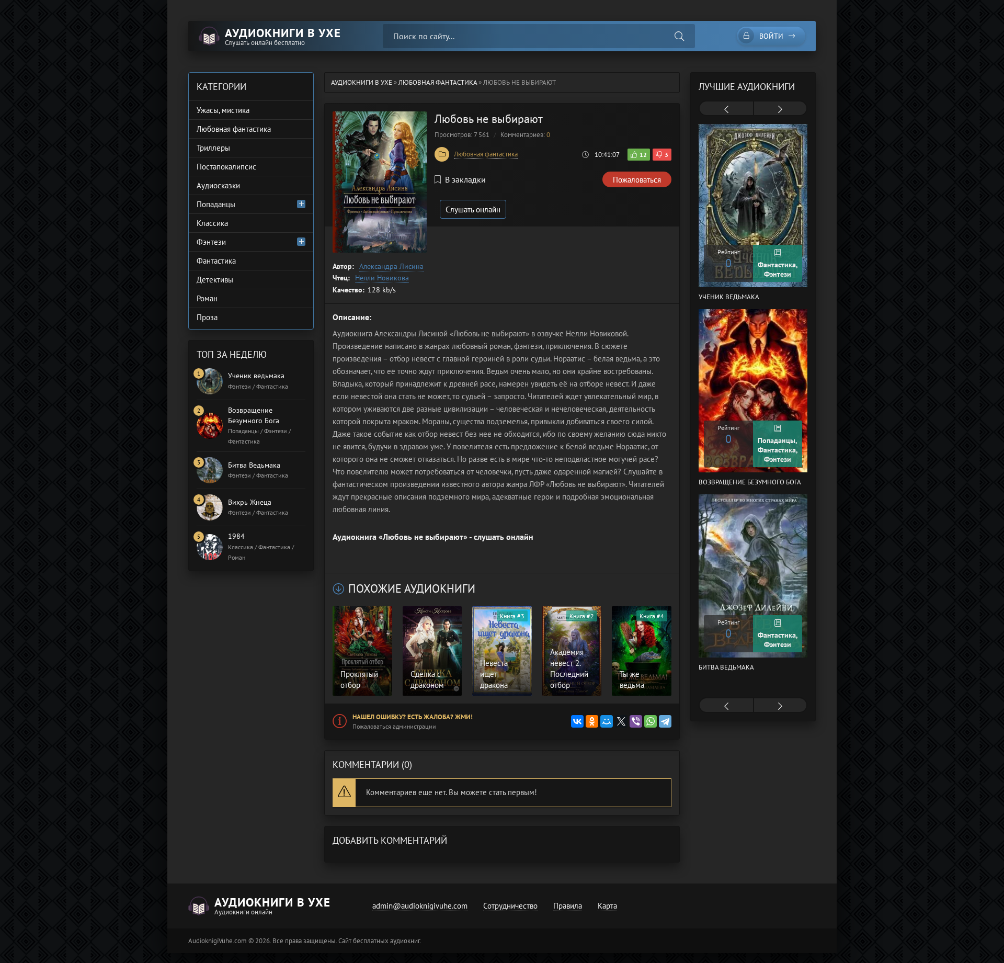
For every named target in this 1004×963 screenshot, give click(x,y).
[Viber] (636, 721)
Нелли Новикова (382, 277)
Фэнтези (211, 242)
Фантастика (216, 261)
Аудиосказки (218, 185)
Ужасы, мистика (223, 110)
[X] (621, 721)
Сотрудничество (510, 906)
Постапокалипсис (226, 167)
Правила (567, 906)
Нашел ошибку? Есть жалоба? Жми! (412, 716)
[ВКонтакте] (577, 721)
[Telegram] (665, 721)
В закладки (465, 179)
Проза (207, 317)
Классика (212, 223)
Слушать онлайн (473, 209)
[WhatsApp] (650, 721)
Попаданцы (216, 204)
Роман (207, 298)
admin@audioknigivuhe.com (419, 906)
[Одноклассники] (592, 721)
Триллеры (213, 148)
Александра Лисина (391, 266)
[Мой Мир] (606, 721)
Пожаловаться (637, 180)
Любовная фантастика (486, 154)
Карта (607, 906)
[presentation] (726, 109)
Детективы (215, 280)
